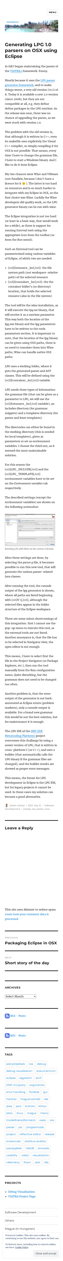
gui (45, 1092)
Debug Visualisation (21, 1191)
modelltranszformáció (20, 1120)
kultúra (30, 1106)
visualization (41, 1155)
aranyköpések (15, 1064)
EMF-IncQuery (16, 1085)
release (49, 1134)
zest (37, 1162)
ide (46, 1099)
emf (38, 1078)
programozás (35, 1127)
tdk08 (30, 1148)
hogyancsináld (30, 1099)
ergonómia (37, 1085)
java (18, 1106)
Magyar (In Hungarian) (20, 1228)
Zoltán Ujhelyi (17, 805)
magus (31, 1113)
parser (39, 809)
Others (9, 1220)
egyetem (25, 1078)
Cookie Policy (21, 1247)
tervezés (43, 1148)
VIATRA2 (16, 71)
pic (20, 1127)
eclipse (27, 809)
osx (33, 809)
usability (11, 1155)
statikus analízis (35, 1141)
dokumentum (46, 1071)
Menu (52, 12)
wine (47, 809)
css (31, 1064)
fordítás (34, 1092)
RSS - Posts (18, 1015)
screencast (13, 1141)
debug (41, 1064)
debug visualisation (19, 1071)
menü (44, 1113)
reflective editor (30, 1134)
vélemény (13, 1162)
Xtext (27, 1162)
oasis (42, 1120)
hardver (11, 1099)
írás (46, 1162)
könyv (42, 1106)
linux (20, 1113)
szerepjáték (14, 1148)
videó (25, 1155)
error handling (15, 1092)
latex (9, 1113)
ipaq (9, 1106)
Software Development (20, 1212)
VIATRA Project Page (22, 1196)
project (11, 1134)
